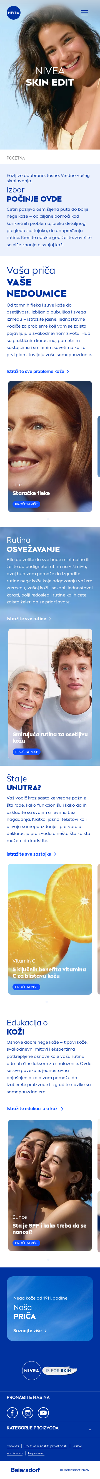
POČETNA (16, 158)
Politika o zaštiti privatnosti (45, 1446)
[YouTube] (43, 1412)
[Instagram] (27, 1412)
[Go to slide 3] (53, 1002)
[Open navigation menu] (84, 13)
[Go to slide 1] (48, 519)
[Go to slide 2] (52, 519)
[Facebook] (12, 1412)
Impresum (36, 1453)
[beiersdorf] (25, 1470)
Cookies (13, 1446)
